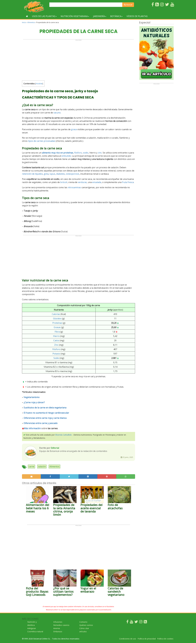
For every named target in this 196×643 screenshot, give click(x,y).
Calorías (56, 314)
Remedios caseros (61, 625)
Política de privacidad (147, 638)
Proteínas (57, 322)
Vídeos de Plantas (137, 16)
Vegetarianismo (32, 397)
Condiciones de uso (127, 638)
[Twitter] (136, 622)
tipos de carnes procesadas (41, 140)
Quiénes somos (86, 625)
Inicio (24, 22)
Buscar (129, 4)
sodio (85, 152)
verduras (82, 182)
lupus (52, 173)
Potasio (56, 353)
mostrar (39, 83)
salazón (42, 466)
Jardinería (99, 16)
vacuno (57, 112)
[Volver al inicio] (27, 16)
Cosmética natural (35, 631)
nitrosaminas (74, 187)
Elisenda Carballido (63, 435)
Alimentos (31, 22)
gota (46, 173)
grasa (74, 129)
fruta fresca (128, 182)
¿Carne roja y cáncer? (34, 402)
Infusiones (57, 622)
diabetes (60, 173)
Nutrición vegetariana (74, 16)
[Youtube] (131, 622)
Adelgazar (31, 628)
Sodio (56, 358)
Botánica (115, 16)
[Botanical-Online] (34, 6)
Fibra (57, 331)
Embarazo (57, 631)
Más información (32, 428)
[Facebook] (127, 622)
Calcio (56, 340)
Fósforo (56, 349)
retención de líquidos (32, 173)
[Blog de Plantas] (145, 622)
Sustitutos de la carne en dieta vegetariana (45, 407)
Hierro (56, 336)
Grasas (57, 327)
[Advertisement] (78, 59)
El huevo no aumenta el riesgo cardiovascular (46, 412)
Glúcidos (57, 318)
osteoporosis (72, 173)
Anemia (56, 628)
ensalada (96, 182)
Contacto (83, 622)
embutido (66, 155)
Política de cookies (165, 638)
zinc (100, 152)
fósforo (78, 152)
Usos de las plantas (43, 16)
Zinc (56, 344)
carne (31, 466)
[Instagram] (140, 622)
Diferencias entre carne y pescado (41, 423)
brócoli (63, 182)
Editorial (55, 447)
